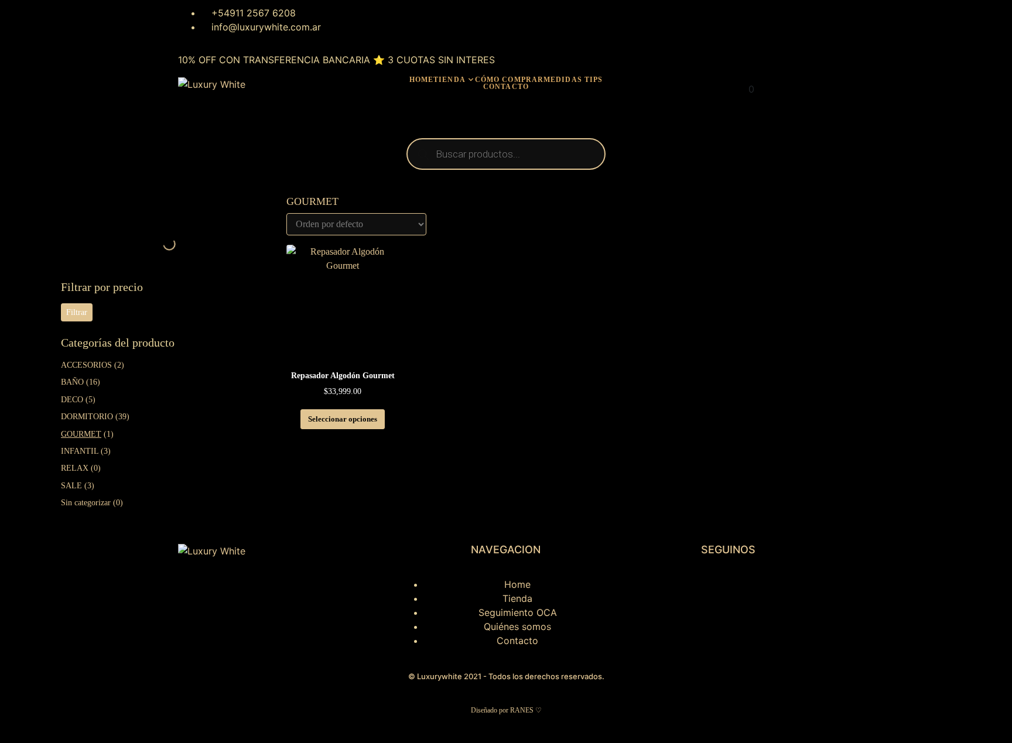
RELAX (74, 468)
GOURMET (81, 434)
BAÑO (72, 382)
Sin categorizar (86, 502)
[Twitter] (400, 20)
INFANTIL (79, 451)
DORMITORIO (87, 416)
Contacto (506, 86)
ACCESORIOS (86, 365)
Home (421, 79)
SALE (71, 485)
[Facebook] (367, 20)
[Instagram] (335, 20)
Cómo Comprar (509, 79)
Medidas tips (573, 79)
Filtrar (76, 312)
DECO (72, 399)
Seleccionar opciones (342, 419)
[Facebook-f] (670, 592)
